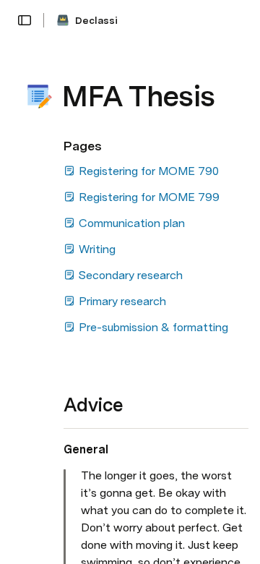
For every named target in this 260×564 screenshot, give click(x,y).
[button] (24, 20)
